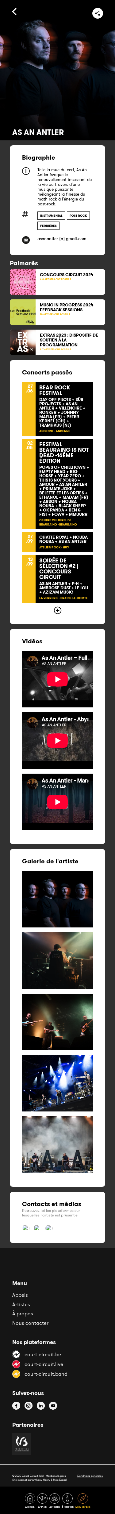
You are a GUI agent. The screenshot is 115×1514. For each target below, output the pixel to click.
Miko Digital (60, 1479)
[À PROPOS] (68, 1502)
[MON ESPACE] (83, 1502)
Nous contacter (30, 1323)
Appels (20, 1295)
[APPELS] (43, 1502)
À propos (22, 1313)
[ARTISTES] (55, 1502)
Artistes (21, 1304)
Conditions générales (90, 1475)
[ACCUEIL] (31, 1502)
